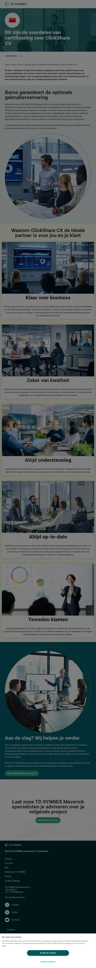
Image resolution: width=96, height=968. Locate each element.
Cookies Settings (48, 962)
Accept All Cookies (48, 953)
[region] (48, 950)
